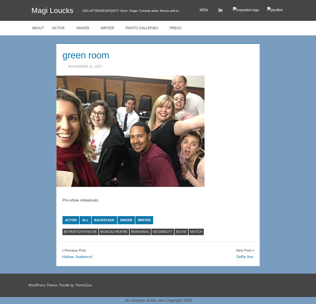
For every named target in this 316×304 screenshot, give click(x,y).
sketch (196, 232)
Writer (107, 28)
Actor (58, 28)
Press (175, 28)
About (38, 28)
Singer (82, 28)
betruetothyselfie (80, 232)
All (85, 220)
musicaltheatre (113, 232)
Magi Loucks (52, 10)
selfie (181, 232)
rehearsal (140, 232)
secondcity (162, 232)
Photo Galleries (142, 28)
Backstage (104, 220)
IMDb (204, 10)
